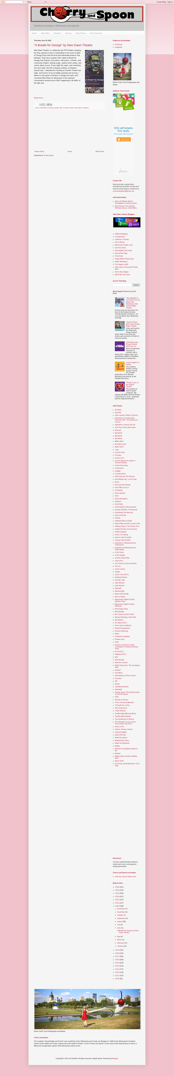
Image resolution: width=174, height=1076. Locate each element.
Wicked (117, 753)
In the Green (119, 552)
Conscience (119, 468)
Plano (117, 634)
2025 (117, 890)
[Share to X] (45, 104)
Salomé (118, 670)
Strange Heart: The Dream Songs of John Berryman (127, 693)
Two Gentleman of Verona (124, 719)
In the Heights (120, 555)
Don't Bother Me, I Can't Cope (126, 479)
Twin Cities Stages (121, 272)
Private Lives (119, 639)
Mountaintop (119, 612)
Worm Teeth (119, 761)
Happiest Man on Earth (123, 521)
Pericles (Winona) (121, 631)
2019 (117, 950)
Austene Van (58, 108)
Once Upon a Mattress (123, 625)
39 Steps (118, 410)
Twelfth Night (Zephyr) (123, 716)
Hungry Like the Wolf (122, 540)
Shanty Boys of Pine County (125, 676)
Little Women (120, 583)
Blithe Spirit (119, 441)
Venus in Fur (119, 727)
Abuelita (118, 412)
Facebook (118, 44)
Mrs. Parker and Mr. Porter (124, 614)
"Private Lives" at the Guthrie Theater (132, 385)
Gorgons (118, 501)
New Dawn (78, 108)
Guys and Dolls (120, 515)
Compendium (120, 237)
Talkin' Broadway (121, 262)
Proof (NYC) (119, 651)
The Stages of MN (121, 264)
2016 (117, 960)
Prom (117, 642)
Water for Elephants (122, 743)
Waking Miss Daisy (122, 740)
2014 (117, 966)
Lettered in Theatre (122, 239)
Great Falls (119, 504)
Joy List (117, 566)
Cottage (118, 471)
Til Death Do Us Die (122, 705)
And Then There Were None (125, 427)
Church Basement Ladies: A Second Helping (125, 462)
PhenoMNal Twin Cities (123, 251)
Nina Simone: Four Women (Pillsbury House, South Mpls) (126, 207)
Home (34, 33)
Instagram (118, 47)
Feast (117, 482)
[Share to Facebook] (48, 104)
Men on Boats (120, 597)
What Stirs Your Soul (122, 275)
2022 (117, 900)
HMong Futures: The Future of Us (127, 526)
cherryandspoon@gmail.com (123, 191)
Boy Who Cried (120, 444)
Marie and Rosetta (121, 594)
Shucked (118, 678)
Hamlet (117, 518)
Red (116, 657)
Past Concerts (96, 33)
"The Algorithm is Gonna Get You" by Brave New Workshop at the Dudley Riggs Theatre (133, 303)
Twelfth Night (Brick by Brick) (125, 714)
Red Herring (119, 660)
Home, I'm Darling (121, 535)
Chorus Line (119, 458)
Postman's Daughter (122, 636)
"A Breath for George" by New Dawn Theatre (63, 45)
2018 (117, 953)
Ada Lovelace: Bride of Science (126, 415)
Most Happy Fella (121, 609)
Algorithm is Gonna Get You (125, 425)
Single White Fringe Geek (124, 259)
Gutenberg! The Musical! (124, 512)
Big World (118, 433)
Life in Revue (120, 242)
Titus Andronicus (121, 708)
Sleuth (117, 684)
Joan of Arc (119, 561)
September (121, 918)
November (121, 912)
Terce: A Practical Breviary (124, 702)
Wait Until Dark (120, 735)
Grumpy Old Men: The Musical (126, 510)
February (120, 943)
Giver (117, 496)
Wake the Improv (121, 738)
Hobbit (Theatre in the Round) (126, 529)
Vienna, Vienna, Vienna (123, 729)
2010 (117, 979)
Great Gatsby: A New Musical (125, 507)
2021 (117, 903)
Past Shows (81, 33)
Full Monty (118, 490)
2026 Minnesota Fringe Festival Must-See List (132, 344)
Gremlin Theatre (68, 108)
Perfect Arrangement (122, 628)
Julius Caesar (120, 569)
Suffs (117, 697)
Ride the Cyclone (121, 662)
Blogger (115, 1058)
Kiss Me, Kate (120, 580)
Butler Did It (119, 447)
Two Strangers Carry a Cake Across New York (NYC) (125, 723)
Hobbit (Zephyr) (120, 532)
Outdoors (86, 108)
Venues (68, 33)
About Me (45, 33)
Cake (117, 450)
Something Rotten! (122, 687)
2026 (117, 887)
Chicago (118, 455)
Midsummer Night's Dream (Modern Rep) (124, 600)
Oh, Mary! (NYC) (121, 623)
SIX (116, 681)
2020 (117, 906)
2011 (117, 976)
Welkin (117, 746)
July (119, 925)
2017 (117, 956)
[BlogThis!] (43, 104)
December (121, 909)
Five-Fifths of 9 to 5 (122, 488)
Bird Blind (118, 439)
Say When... (119, 673)
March (119, 940)
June (119, 928)
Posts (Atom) (48, 155)
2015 (117, 963)
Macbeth (118, 588)
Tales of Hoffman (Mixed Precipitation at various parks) (126, 202)
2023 (117, 897)
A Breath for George (46, 108)
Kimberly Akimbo (121, 577)
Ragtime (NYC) (120, 654)
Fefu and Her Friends (122, 485)
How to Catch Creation (123, 537)
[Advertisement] (69, 130)
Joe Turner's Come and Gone (126, 563)
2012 (117, 972)
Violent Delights (121, 732)
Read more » (39, 98)
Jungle (117, 572)
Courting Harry (120, 474)
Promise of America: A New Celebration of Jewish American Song (126, 647)
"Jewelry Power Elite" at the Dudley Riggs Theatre (133, 324)
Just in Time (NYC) (122, 575)
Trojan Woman (120, 711)
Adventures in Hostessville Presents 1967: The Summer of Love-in (126, 420)
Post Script (119, 256)
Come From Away (121, 465)
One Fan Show (120, 248)
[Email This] (40, 104)
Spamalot (118, 689)
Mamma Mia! (119, 591)
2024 (117, 893)
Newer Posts (39, 151)
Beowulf (118, 430)
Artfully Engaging (121, 234)
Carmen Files (120, 452)
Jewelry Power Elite (122, 558)
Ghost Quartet (120, 493)
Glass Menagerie (121, 499)
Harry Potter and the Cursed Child (127, 523)
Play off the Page (121, 253)
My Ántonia (119, 620)
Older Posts (99, 151)
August (120, 921)
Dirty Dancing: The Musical (125, 476)
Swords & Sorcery (121, 700)
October (120, 915)
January (120, 946)
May (119, 937)
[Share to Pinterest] (51, 104)
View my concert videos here (125, 877)
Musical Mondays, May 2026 (125, 617)
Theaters (57, 33)
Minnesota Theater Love (124, 245)
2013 (117, 969)
